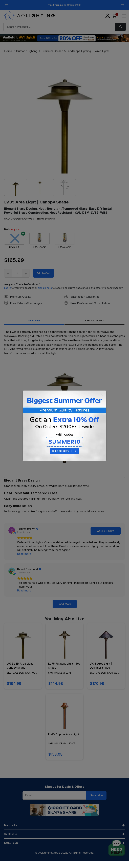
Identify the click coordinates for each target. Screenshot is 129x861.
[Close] (102, 395)
